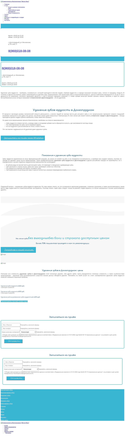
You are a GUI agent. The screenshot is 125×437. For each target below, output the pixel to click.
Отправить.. (14, 341)
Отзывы (6, 19)
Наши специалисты (14, 13)
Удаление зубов (5, 395)
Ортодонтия (4, 398)
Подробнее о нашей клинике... (19, 250)
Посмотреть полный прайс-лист (14, 301)
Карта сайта (4, 420)
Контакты (7, 20)
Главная (6, 4)
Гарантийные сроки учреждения (14, 10)
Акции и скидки (8, 431)
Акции (2, 414)
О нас (6, 5)
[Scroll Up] (1, 435)
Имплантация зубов (7, 390)
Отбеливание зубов (6, 403)
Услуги (6, 14)
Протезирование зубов (7, 392)
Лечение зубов (5, 401)
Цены (6, 16)
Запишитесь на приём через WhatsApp (23, 138)
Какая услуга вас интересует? (11, 332)
